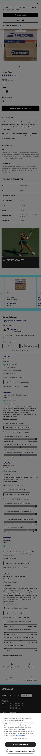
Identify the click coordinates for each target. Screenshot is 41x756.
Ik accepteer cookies (20, 744)
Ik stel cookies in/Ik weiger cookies (20, 751)
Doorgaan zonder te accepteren (20, 738)
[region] (20, 734)
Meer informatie (20, 735)
